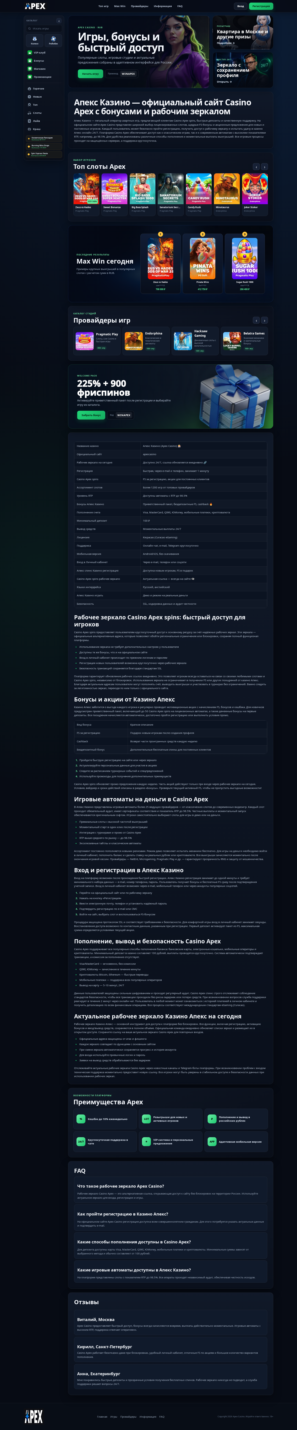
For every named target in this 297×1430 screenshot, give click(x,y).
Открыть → (224, 81)
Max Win (119, 6)
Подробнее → (226, 43)
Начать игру (90, 73)
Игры (113, 1416)
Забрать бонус (91, 415)
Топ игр (103, 6)
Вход (240, 6)
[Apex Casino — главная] (35, 6)
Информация (163, 6)
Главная (102, 1416)
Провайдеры (139, 6)
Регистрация (261, 6)
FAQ (180, 6)
